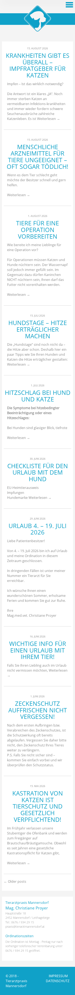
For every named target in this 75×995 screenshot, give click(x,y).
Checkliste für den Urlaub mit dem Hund (37, 472)
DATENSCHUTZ (57, 981)
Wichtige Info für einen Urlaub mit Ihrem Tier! (37, 650)
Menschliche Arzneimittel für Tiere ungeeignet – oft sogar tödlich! (37, 156)
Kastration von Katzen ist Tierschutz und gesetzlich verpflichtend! (37, 806)
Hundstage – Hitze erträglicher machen (37, 329)
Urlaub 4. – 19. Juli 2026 (37, 529)
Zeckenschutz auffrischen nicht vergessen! (37, 710)
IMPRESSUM (58, 976)
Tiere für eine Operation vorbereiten (37, 229)
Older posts (15, 881)
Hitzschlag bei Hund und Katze (37, 395)
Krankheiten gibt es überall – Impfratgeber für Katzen (37, 65)
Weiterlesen (48, 118)
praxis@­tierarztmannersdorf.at (25, 927)
